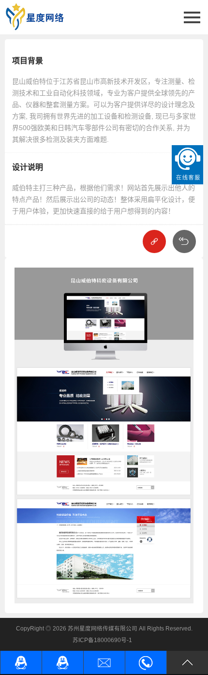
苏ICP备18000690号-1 (102, 640)
